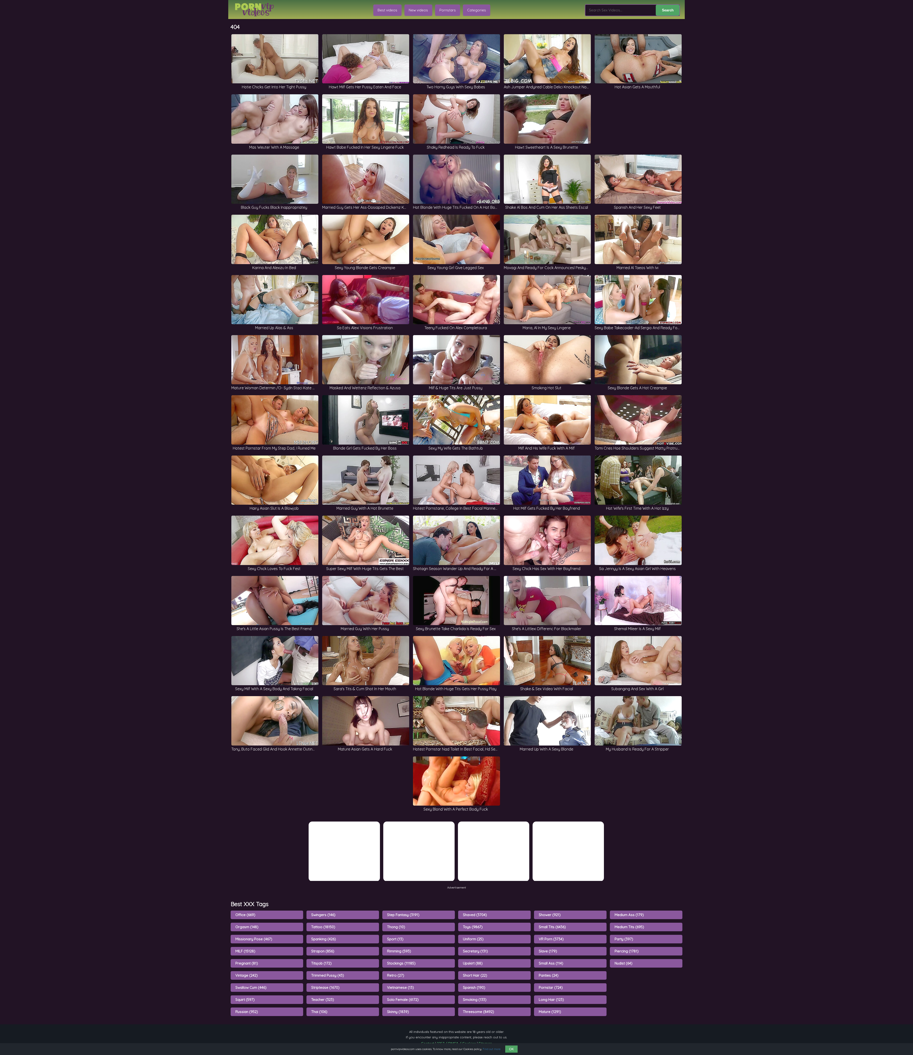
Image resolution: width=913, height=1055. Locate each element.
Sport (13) (395, 939)
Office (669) (245, 914)
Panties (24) (548, 975)
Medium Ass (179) (629, 914)
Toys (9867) (473, 927)
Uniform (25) (473, 939)
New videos (418, 10)
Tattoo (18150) (323, 927)
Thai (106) (319, 1011)
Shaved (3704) (475, 914)
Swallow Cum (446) (251, 987)
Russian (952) (246, 1011)
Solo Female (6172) (403, 999)
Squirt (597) (245, 999)
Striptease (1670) (325, 987)
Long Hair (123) (551, 999)
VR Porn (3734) (551, 939)
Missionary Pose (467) (253, 939)
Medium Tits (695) (629, 927)
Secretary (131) (475, 951)
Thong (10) (396, 927)
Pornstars (447, 10)
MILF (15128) (245, 951)
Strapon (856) (322, 951)
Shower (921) (550, 914)
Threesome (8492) (478, 1011)
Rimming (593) (399, 951)
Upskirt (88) (473, 963)
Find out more (491, 1049)
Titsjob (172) (321, 963)
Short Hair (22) (475, 975)
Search (668, 10)
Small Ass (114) (551, 963)
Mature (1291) (550, 1011)
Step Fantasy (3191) (403, 914)
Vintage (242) (246, 975)
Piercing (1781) (627, 951)
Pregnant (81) (246, 963)
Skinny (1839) (398, 1011)
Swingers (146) (323, 914)
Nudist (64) (623, 963)
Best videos (387, 10)
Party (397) (624, 939)
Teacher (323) (322, 999)
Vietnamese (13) (400, 987)
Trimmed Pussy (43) (327, 975)
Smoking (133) (474, 999)
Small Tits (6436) (552, 927)
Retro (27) (395, 975)
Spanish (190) (474, 987)
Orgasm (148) (246, 927)
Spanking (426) (323, 939)
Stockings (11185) (401, 963)
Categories (476, 10)
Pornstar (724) (551, 987)
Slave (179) (548, 951)
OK (511, 1049)
